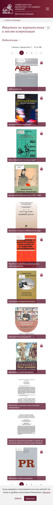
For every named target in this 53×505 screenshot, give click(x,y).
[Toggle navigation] (47, 9)
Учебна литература (12, 20)
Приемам (30, 498)
